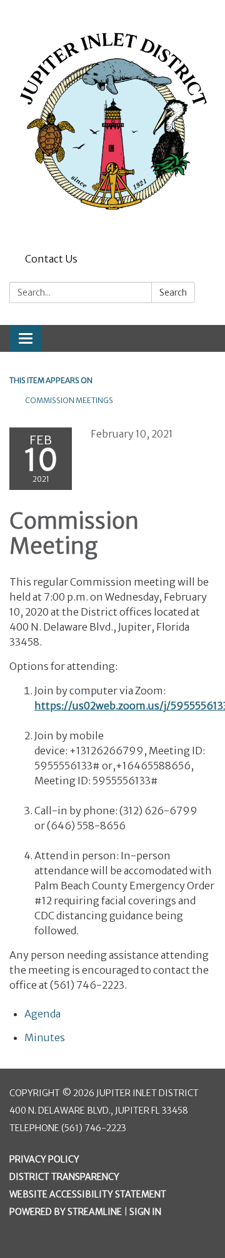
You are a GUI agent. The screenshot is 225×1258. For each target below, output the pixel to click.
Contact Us (51, 258)
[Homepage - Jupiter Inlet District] (112, 124)
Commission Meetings (69, 400)
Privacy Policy (44, 1159)
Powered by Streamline (65, 1211)
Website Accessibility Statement (87, 1194)
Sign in (145, 1211)
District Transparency (64, 1176)
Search (173, 292)
